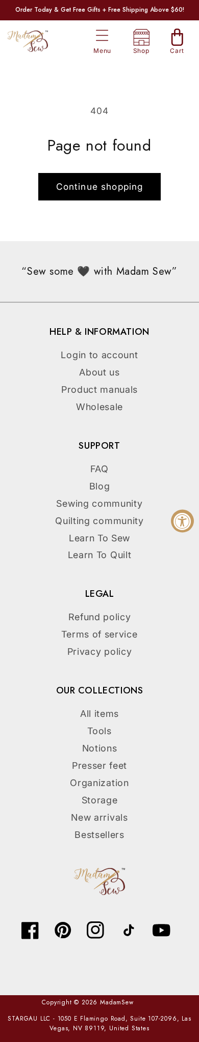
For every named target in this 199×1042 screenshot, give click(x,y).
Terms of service (99, 634)
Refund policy (99, 617)
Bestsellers (99, 834)
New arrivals (99, 817)
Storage (100, 800)
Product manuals (99, 389)
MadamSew (116, 1002)
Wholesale (99, 406)
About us (99, 372)
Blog (99, 486)
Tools (99, 731)
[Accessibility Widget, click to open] (182, 521)
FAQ (99, 469)
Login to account (99, 355)
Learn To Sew (99, 538)
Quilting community (99, 520)
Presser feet (99, 765)
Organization (99, 782)
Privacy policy (99, 651)
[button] (102, 36)
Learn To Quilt (100, 554)
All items (99, 713)
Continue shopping (99, 186)
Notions (99, 748)
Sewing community (99, 503)
